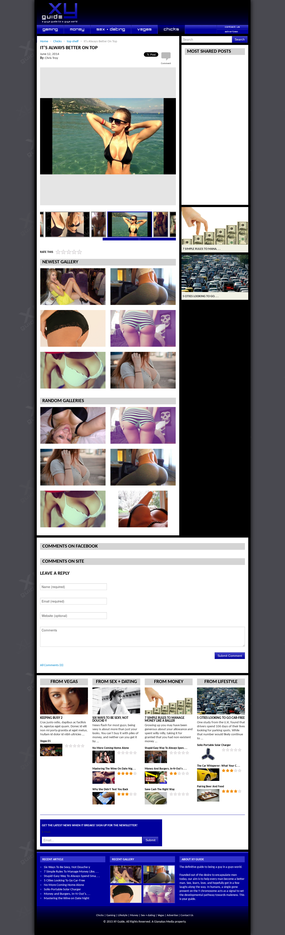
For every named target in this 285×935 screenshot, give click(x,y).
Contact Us (187, 915)
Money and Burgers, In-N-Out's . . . (166, 768)
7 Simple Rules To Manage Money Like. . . (71, 871)
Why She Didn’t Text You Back (110, 789)
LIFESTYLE (53, 38)
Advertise (172, 915)
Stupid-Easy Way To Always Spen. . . (166, 748)
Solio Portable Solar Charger (214, 745)
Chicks (100, 915)
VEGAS (144, 29)
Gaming (111, 915)
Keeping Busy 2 (51, 718)
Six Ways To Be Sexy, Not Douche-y (110, 719)
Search (240, 39)
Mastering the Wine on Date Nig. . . (114, 768)
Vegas (161, 915)
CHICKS (171, 29)
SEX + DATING (110, 29)
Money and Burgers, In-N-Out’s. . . (67, 894)
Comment (166, 63)
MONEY (77, 29)
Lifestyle (123, 915)
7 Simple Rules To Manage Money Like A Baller (164, 719)
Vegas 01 (45, 741)
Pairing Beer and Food (210, 786)
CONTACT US (232, 27)
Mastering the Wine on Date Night (66, 898)
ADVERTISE (231, 31)
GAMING (50, 29)
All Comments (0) (51, 665)
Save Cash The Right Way (160, 789)
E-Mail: (46, 832)
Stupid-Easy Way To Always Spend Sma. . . (72, 876)
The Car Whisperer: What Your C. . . (218, 765)
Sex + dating (148, 915)
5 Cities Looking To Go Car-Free (221, 718)
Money (134, 915)
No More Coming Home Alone (110, 748)
